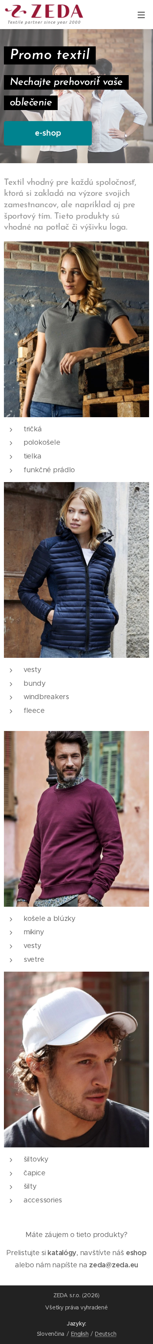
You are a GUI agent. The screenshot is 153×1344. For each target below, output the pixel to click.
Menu (141, 14)
